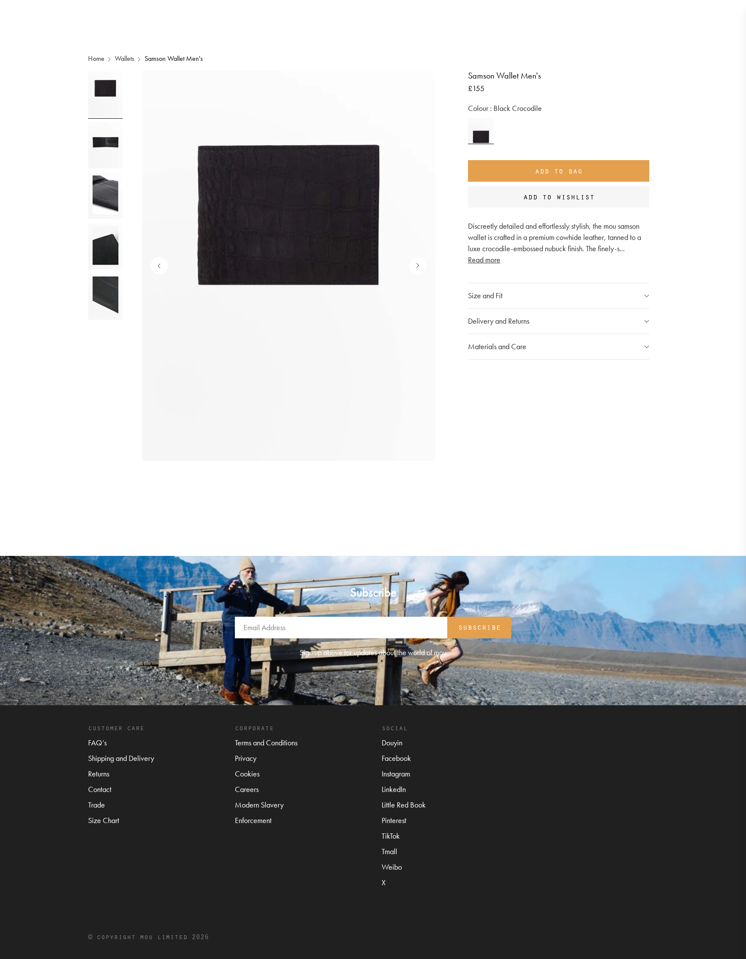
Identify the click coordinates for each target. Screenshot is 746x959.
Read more (484, 260)
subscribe (479, 626)
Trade (96, 805)
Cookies (247, 774)
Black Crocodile (481, 131)
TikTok (391, 836)
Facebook (396, 758)
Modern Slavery (259, 805)
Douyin (392, 743)
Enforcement (253, 820)
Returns (98, 774)
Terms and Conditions (266, 743)
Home (96, 58)
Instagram (396, 774)
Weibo (392, 867)
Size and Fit (485, 295)
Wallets (124, 58)
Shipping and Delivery (121, 758)
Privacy (245, 758)
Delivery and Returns (498, 321)
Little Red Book (404, 805)
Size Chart (103, 820)
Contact (99, 789)
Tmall (389, 851)
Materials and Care (497, 346)
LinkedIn (394, 789)
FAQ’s (97, 743)
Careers (247, 789)
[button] (414, 266)
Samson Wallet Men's (174, 58)
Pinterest (394, 820)
